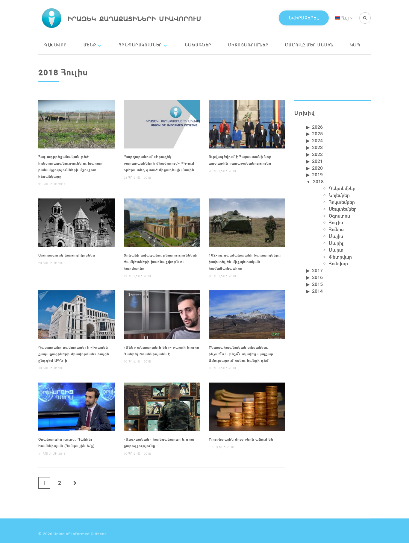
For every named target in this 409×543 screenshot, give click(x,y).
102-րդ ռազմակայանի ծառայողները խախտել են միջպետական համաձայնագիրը (245, 262)
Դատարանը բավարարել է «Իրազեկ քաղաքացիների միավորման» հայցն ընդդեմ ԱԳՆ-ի (73, 354)
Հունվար (338, 263)
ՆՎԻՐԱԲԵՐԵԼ (304, 18)
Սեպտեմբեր (343, 209)
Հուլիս (336, 222)
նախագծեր (198, 45)
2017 (317, 270)
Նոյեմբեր (339, 195)
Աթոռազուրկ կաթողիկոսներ (66, 255)
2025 (317, 133)
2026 (317, 127)
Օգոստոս (339, 216)
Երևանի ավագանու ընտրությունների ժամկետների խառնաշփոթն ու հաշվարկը (161, 262)
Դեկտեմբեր (342, 188)
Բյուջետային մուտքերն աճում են (241, 439)
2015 (317, 284)
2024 (317, 140)
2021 (317, 161)
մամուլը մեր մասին (309, 45)
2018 (318, 181)
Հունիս (336, 229)
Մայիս (336, 236)
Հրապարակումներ (140, 45)
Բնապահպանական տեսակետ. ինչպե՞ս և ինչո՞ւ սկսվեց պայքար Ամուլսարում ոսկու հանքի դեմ (241, 354)
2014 (317, 291)
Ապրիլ (336, 243)
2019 (317, 174)
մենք (90, 45)
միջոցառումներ (248, 45)
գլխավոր (55, 45)
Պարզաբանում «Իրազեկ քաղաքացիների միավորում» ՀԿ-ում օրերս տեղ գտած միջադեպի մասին (159, 163)
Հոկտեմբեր (342, 202)
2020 (317, 168)
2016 (317, 277)
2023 (317, 147)
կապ (355, 45)
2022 (317, 154)
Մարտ (336, 250)
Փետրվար (340, 257)
